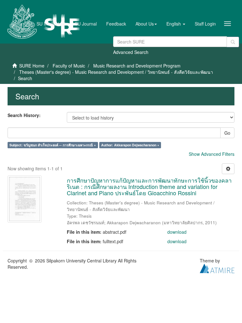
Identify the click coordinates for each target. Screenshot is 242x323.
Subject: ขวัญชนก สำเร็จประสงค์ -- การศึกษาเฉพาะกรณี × (52, 145)
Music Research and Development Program (137, 65)
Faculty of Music (69, 65)
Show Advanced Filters (211, 154)
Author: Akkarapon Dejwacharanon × (130, 145)
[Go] (233, 42)
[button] (146, 24)
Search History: (24, 115)
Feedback (116, 24)
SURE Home (31, 65)
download (177, 232)
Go (227, 133)
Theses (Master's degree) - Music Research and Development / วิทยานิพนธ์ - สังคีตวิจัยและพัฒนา (116, 72)
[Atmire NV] (217, 268)
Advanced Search (130, 52)
